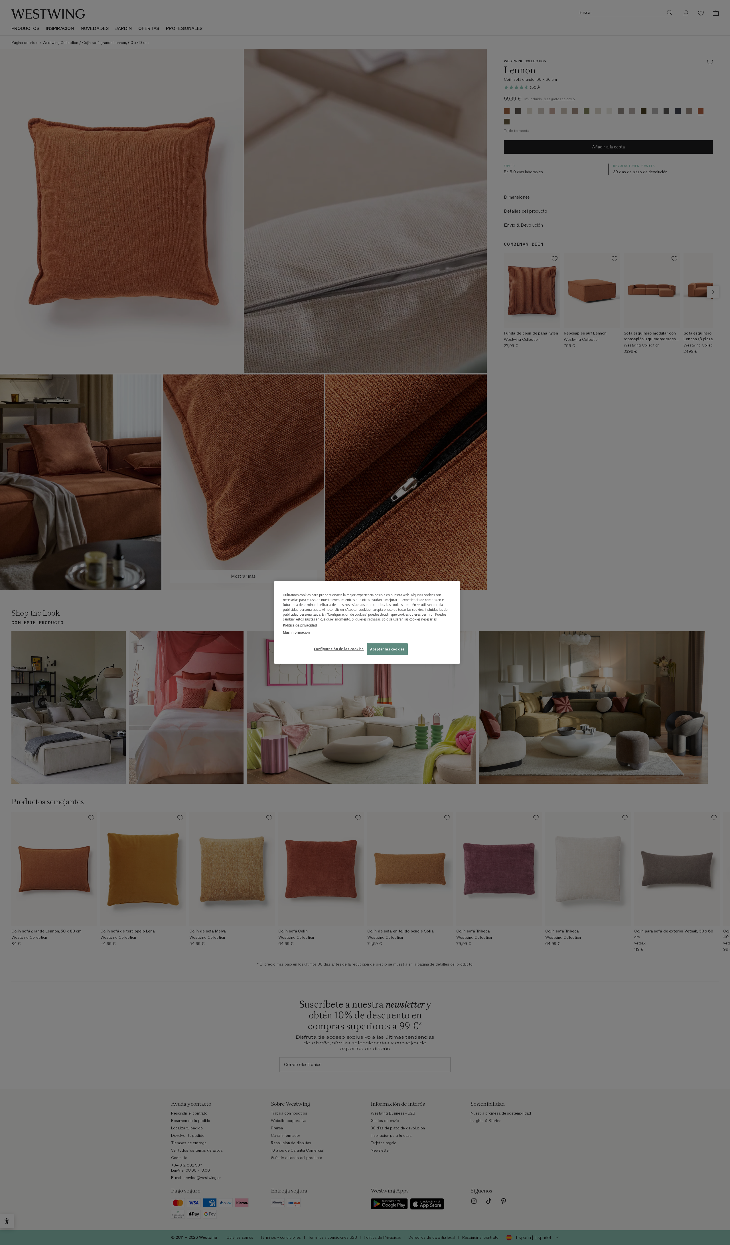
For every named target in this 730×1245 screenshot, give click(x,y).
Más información (296, 632)
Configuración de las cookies (339, 648)
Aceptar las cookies (387, 649)
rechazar (373, 619)
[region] (367, 622)
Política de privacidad (300, 625)
